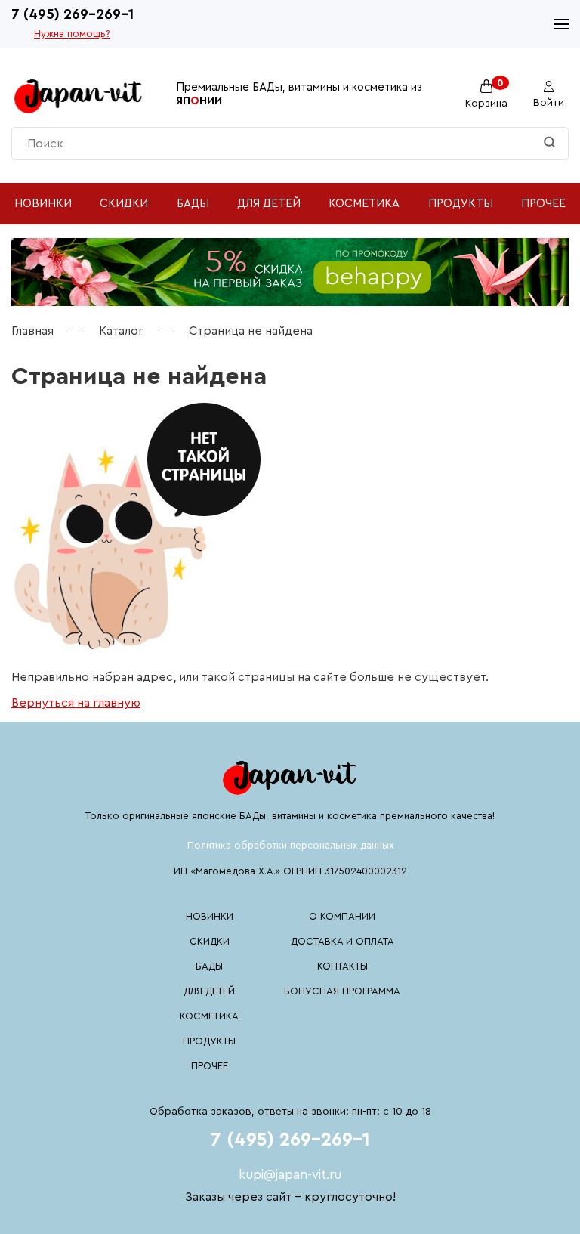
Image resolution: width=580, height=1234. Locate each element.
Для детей (269, 203)
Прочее (543, 203)
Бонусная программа (342, 991)
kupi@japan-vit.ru (290, 1174)
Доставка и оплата (342, 941)
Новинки (43, 203)
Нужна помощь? (72, 34)
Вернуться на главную (75, 703)
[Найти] (549, 143)
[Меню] (561, 24)
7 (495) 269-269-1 (72, 15)
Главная (32, 331)
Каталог (121, 331)
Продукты (460, 203)
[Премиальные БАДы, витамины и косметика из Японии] (78, 94)
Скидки (124, 203)
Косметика (364, 203)
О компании (342, 916)
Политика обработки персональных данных (290, 845)
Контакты (342, 966)
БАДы (193, 203)
